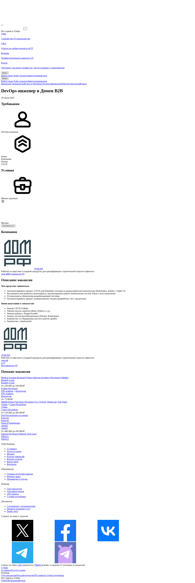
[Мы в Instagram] (151, 540)
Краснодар (21, 391)
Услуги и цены (14, 451)
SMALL (5, 436)
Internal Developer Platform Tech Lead (18, 434)
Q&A (8, 580)
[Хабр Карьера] (12, 28)
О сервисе (12, 449)
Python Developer (9, 388)
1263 (19, 565)
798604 (37, 565)
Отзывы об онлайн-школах (20, 474)
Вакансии (6, 84)
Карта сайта (12, 461)
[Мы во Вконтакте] (108, 540)
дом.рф (4, 274)
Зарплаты (74, 84)
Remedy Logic (8, 380)
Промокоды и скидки (17, 479)
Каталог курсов (14, 459)
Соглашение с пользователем (21, 506)
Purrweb (5, 418)
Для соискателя (14, 489)
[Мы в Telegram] (22, 562)
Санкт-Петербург (17, 404)
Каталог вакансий (15, 456)
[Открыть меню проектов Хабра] (2, 25)
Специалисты (17, 84)
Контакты (11, 464)
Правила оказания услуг (19, 509)
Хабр (3, 580)
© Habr (4, 567)
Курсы (22, 580)
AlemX (4, 425)
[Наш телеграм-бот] (65, 562)
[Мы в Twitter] (22, 540)
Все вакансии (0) (16, 274)
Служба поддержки (16, 496)
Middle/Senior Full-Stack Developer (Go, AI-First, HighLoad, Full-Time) (34, 402)
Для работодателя (15, 491)
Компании (57, 84)
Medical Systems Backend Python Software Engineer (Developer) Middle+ (35, 377)
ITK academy (7, 391)
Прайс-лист (12, 511)
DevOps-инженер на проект (14, 415)
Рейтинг (66, 84)
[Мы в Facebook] (65, 540)
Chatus (4, 404)
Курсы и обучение (33, 84)
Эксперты (47, 84)
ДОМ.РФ (38, 269)
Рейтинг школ (14, 476)
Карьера (15, 580)
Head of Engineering (10, 423)
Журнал (83, 84)
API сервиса (13, 494)
